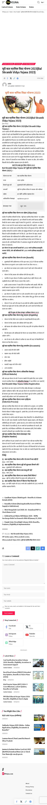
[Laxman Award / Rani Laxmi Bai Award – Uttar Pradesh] (39, 740)
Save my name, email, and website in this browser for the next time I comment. (22, 607)
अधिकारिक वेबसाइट (23, 381)
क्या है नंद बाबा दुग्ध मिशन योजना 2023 (23, 165)
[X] (34, 627)
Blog (4, 680)
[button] (4, 2)
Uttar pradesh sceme (21, 537)
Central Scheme (7, 667)
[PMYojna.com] (12, 2)
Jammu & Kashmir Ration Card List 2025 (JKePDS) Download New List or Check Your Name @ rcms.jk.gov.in (16, 751)
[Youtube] (34, 634)
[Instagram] (13, 634)
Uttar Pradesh (28, 64)
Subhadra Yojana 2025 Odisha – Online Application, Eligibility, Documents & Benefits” (16, 727)
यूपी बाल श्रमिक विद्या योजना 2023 (30, 540)
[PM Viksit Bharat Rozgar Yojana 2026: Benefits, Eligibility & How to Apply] (38, 699)
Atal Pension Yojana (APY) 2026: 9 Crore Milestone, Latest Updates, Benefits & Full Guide (15, 686)
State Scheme (8, 64)
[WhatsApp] (13, 642)
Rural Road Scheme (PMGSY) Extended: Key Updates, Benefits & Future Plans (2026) (17, 674)
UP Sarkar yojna (7, 537)
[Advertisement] (23, 37)
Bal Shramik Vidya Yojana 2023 (21, 534)
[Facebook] (13, 627)
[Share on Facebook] (7, 78)
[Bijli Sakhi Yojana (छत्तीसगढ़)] (39, 717)
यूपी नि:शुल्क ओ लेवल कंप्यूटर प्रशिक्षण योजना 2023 (23, 312)
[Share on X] (10, 78)
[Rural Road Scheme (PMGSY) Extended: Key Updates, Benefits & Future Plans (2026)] (38, 675)
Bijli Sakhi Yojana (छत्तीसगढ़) (11, 715)
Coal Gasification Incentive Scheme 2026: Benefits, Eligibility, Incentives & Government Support (17, 662)
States (18, 64)
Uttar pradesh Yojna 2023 (11, 540)
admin (9, 83)
